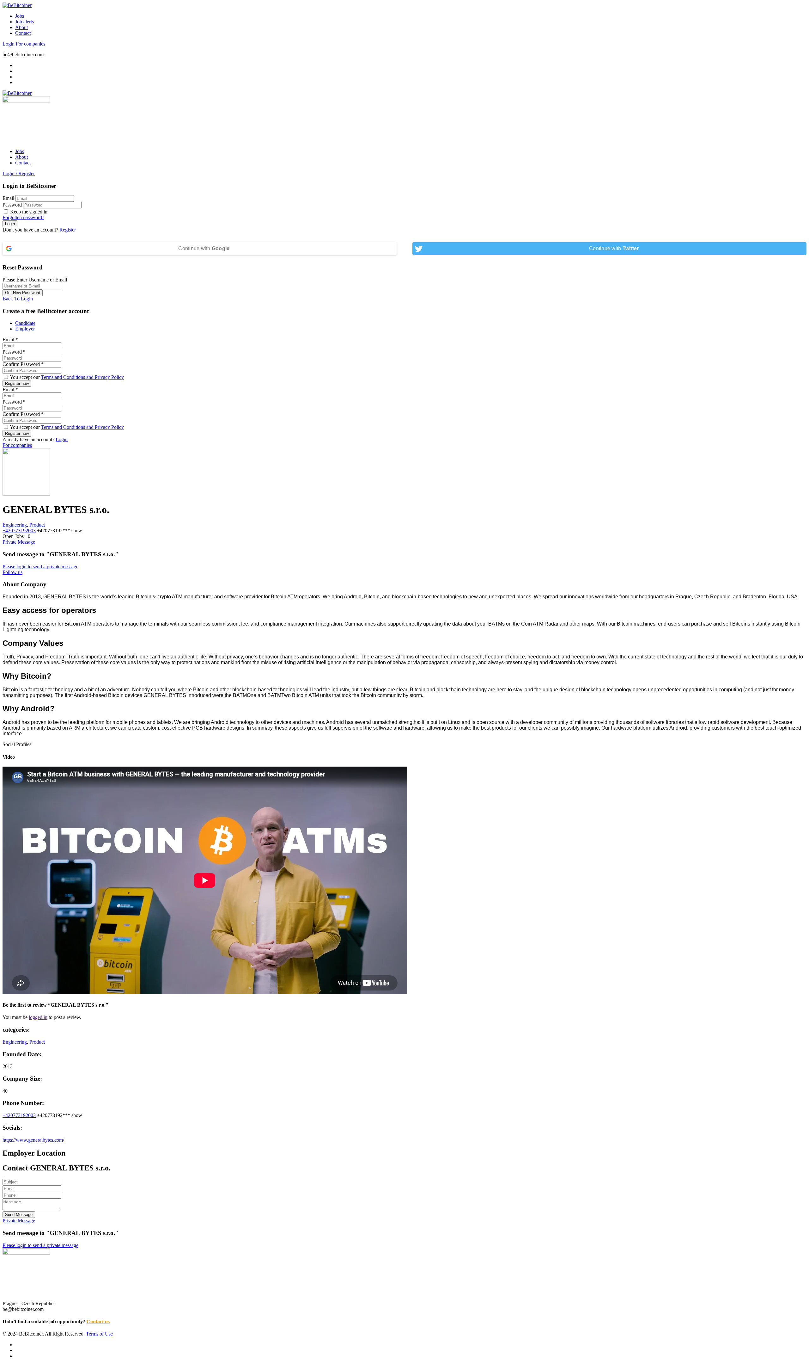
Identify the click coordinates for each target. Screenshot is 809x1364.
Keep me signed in (28, 211)
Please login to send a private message (40, 566)
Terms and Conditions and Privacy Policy (82, 377)
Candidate (25, 323)
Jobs (19, 16)
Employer (25, 328)
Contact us (98, 1321)
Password (12, 204)
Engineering (15, 525)
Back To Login (18, 298)
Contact (23, 33)
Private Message (19, 542)
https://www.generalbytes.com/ (33, 1140)
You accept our (66, 377)
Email (8, 198)
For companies (30, 43)
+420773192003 (19, 530)
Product (37, 525)
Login (9, 43)
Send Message (19, 1214)
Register (67, 229)
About (21, 27)
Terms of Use (99, 1333)
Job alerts (24, 21)
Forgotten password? (23, 217)
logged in (38, 1017)
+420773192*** (59, 530)
